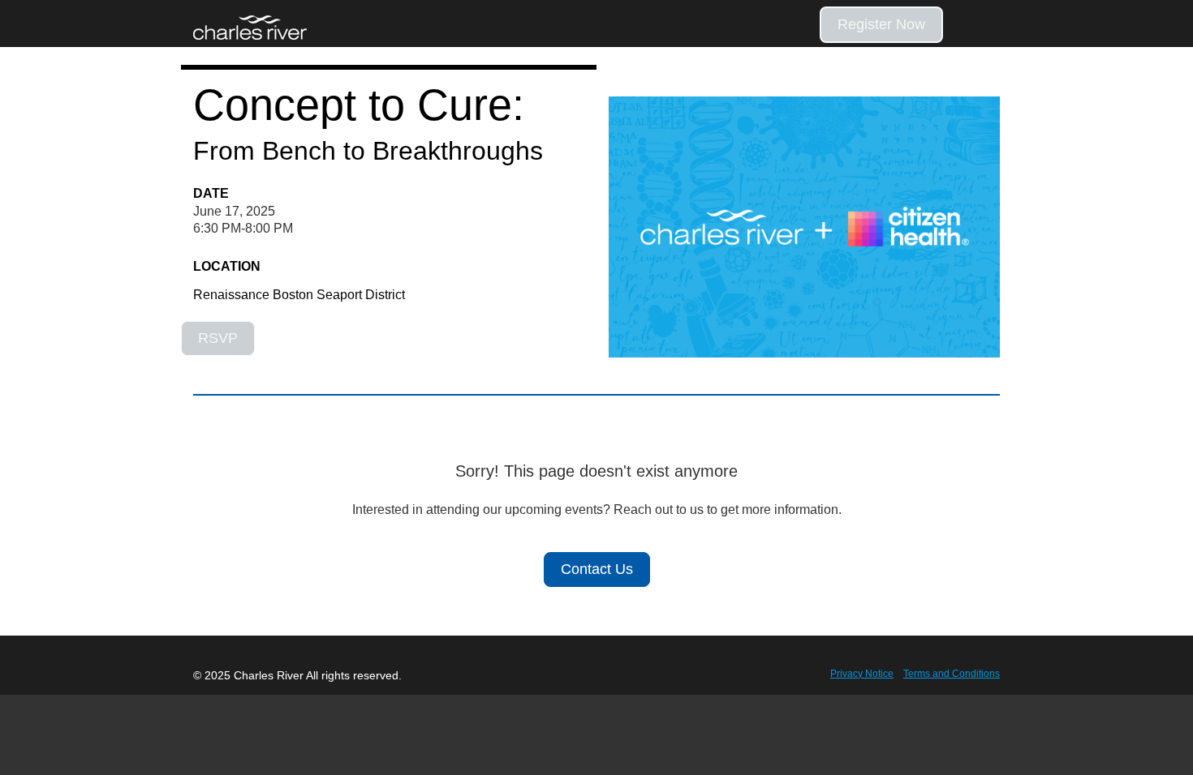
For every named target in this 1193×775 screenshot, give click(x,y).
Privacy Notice (862, 673)
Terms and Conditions (951, 673)
